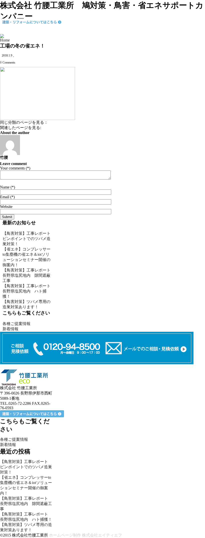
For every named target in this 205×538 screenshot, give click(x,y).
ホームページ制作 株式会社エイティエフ (85, 535)
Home (5, 40)
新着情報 (10, 329)
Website (6, 206)
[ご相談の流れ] (97, 348)
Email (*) (7, 197)
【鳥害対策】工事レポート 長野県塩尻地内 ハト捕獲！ (28, 291)
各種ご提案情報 (16, 324)
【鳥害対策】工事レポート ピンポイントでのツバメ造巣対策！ (28, 238)
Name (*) (7, 187)
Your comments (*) (15, 168)
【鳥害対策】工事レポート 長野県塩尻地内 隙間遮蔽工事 (28, 275)
